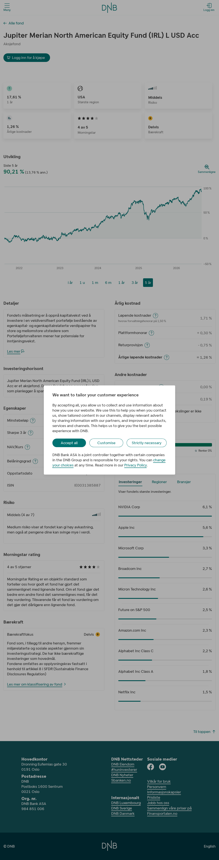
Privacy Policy (135, 465)
